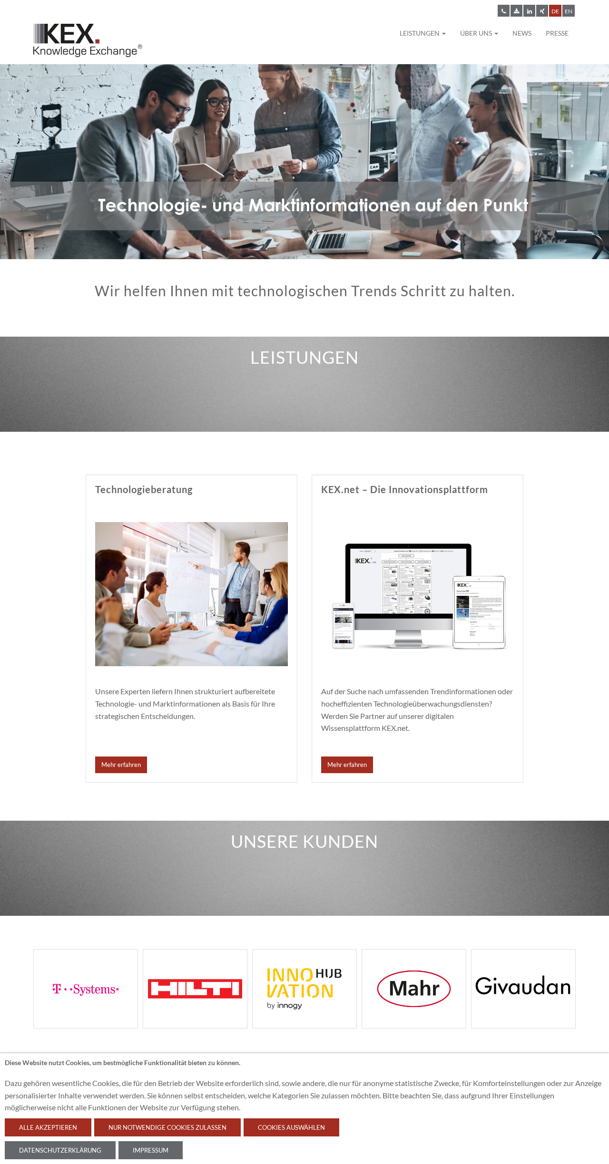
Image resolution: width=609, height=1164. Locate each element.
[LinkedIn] (529, 11)
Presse (557, 33)
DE (555, 11)
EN (568, 11)
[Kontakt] (504, 11)
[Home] (87, 42)
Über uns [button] (476, 33)
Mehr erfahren (121, 764)
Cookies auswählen (291, 1127)
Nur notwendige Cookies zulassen (167, 1127)
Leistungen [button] (420, 33)
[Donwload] (516, 11)
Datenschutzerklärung (60, 1150)
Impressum (150, 1150)
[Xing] (542, 11)
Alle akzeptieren (48, 1127)
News (521, 33)
